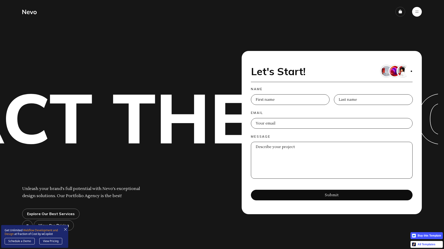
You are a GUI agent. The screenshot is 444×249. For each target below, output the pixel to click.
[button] (400, 12)
